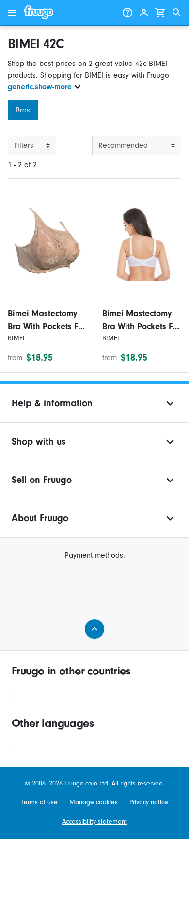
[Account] (144, 12)
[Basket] (160, 12)
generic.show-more (40, 86)
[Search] (177, 12)
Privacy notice (148, 802)
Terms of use (39, 802)
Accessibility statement (94, 821)
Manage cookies (93, 802)
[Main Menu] (12, 12)
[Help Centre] (127, 12)
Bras (23, 110)
